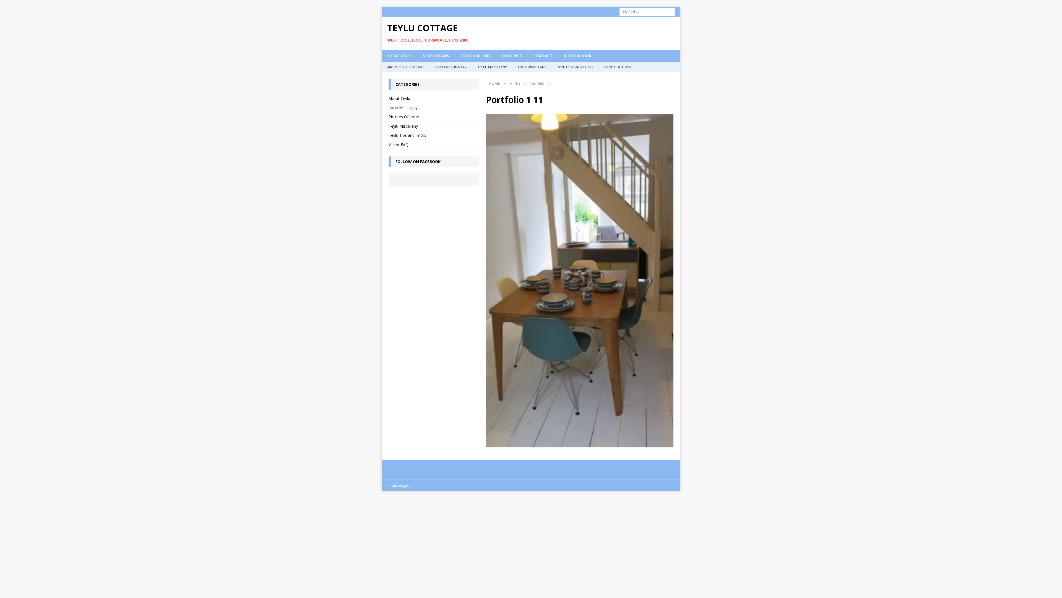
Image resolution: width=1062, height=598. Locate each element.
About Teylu (399, 98)
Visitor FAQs (436, 55)
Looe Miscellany (532, 67)
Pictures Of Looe (404, 116)
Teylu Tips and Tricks (575, 67)
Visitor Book (577, 55)
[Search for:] (647, 11)
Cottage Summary (451, 67)
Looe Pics (512, 55)
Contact (543, 55)
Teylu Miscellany (492, 67)
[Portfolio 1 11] (579, 444)
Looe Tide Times (617, 67)
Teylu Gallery (475, 55)
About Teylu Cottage (405, 67)
